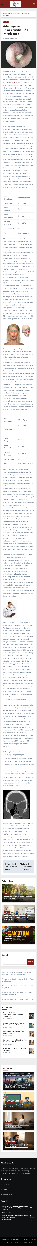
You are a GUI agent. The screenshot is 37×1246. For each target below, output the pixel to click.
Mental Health (10, 1142)
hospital (15, 82)
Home (4, 13)
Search (5, 955)
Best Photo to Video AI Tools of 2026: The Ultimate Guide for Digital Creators (14, 1014)
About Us (6, 1185)
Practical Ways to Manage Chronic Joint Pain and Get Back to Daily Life (17, 917)
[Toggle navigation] (2, 4)
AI (6, 1082)
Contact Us (6, 1190)
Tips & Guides (10, 1102)
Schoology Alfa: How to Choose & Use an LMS (18, 999)
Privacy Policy (7, 1195)
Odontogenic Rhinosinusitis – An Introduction (15, 30)
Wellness (8, 1121)
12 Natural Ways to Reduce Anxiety (18, 897)
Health (9, 13)
